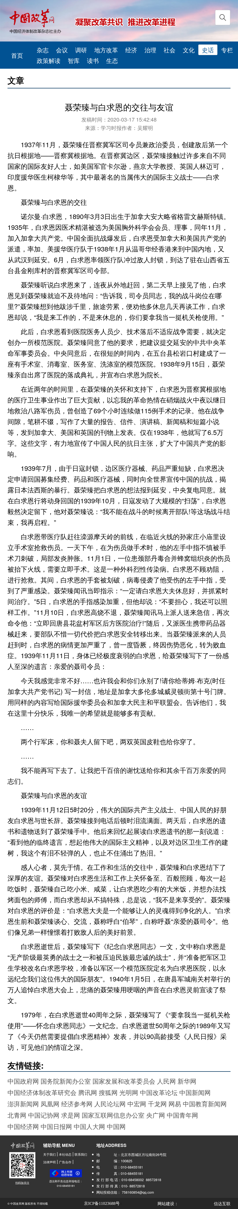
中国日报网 (56, 1126)
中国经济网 (23, 1126)
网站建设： (168, 1203)
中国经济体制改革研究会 (41, 1092)
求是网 (70, 1114)
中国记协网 (43, 1114)
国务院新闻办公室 (66, 1080)
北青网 (16, 1114)
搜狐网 (108, 1092)
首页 (17, 55)
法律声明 (49, 1162)
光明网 (128, 1092)
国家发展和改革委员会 (124, 1080)
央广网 (155, 1114)
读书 (93, 60)
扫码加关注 (22, 1183)
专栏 (227, 50)
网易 (174, 1103)
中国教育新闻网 (205, 1103)
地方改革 (106, 50)
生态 (112, 60)
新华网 (187, 1080)
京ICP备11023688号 (102, 1203)
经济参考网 (77, 1103)
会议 (62, 50)
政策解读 (48, 60)
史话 (208, 50)
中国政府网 (23, 1080)
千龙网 (157, 1103)
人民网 (166, 1080)
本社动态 (65, 1154)
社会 (169, 50)
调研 (81, 50)
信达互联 (222, 1203)
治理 (150, 50)
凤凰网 (50, 1103)
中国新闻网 (195, 1092)
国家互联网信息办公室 (113, 1114)
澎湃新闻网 (23, 1103)
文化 (189, 50)
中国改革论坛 (159, 1092)
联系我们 (81, 1154)
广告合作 (65, 1162)
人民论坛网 (110, 1103)
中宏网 (136, 1103)
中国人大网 (89, 1126)
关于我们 (49, 1154)
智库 (74, 60)
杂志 (43, 50)
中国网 (116, 1126)
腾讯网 (87, 1092)
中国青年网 (182, 1114)
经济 (131, 50)
